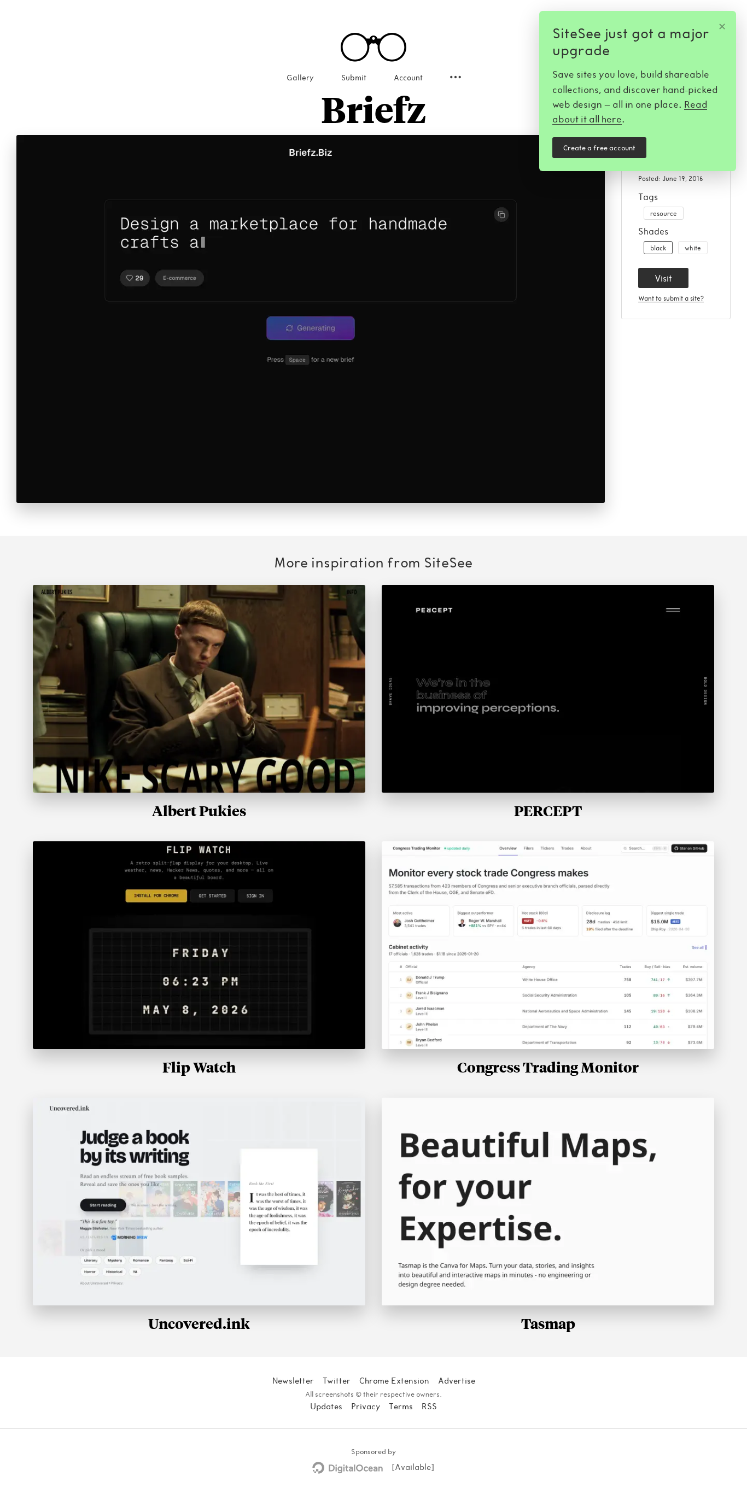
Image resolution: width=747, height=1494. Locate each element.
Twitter (337, 1380)
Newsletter (293, 1380)
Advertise (456, 1380)
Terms (401, 1406)
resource (663, 213)
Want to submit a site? (671, 298)
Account (408, 77)
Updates (326, 1406)
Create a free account (599, 148)
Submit (353, 77)
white (693, 247)
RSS (429, 1406)
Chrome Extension (394, 1380)
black (658, 247)
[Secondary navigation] (455, 77)
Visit (663, 278)
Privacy (365, 1406)
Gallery (300, 77)
